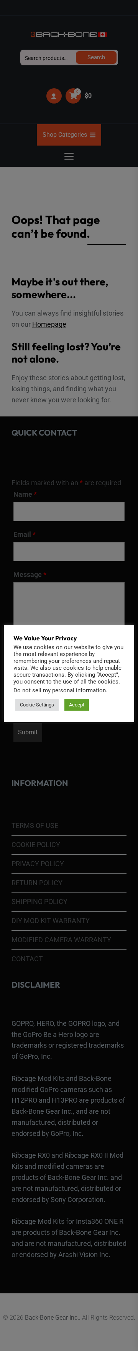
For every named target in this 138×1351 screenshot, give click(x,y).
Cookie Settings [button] (37, 705)
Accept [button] (76, 705)
